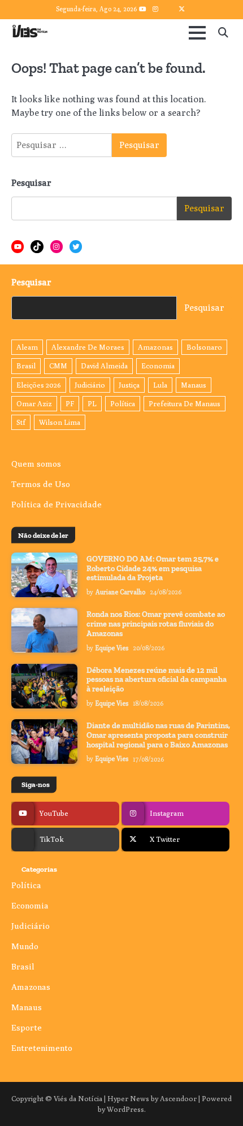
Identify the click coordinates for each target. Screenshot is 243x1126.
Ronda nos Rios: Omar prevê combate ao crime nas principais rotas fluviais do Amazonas (155, 624)
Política (122, 403)
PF (70, 403)
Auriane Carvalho (120, 592)
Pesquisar (31, 182)
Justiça (129, 385)
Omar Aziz (34, 403)
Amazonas (155, 347)
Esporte (26, 1027)
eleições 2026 (38, 385)
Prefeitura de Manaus (184, 403)
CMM (58, 366)
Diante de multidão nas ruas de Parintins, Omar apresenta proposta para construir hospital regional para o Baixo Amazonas (158, 735)
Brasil (26, 366)
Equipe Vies (112, 648)
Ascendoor (178, 1098)
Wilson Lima (59, 422)
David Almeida (104, 366)
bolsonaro (204, 347)
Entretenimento (41, 1048)
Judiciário (90, 385)
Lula (160, 385)
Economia (158, 366)
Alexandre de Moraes (87, 347)
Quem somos (36, 463)
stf (20, 422)
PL (92, 403)
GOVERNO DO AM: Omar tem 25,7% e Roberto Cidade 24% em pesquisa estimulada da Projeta (152, 568)
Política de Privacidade (56, 504)
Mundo (24, 946)
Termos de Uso (40, 484)
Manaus (193, 385)
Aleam (27, 347)
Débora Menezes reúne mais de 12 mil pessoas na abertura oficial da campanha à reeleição (156, 680)
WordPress (125, 1109)
